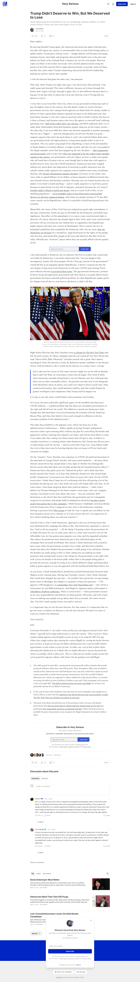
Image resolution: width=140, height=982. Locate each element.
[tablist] (39, 778)
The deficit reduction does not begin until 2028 (71, 683)
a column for (80, 352)
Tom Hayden (40, 829)
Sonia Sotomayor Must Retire (44, 879)
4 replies (40, 853)
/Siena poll (88, 585)
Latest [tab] (38, 874)
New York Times (76, 585)
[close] (91, 920)
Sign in (133, 4)
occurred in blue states (61, 271)
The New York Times (95, 352)
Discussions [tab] (47, 874)
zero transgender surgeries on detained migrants (62, 709)
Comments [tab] (35, 778)
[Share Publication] (113, 4)
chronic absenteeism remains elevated (60, 173)
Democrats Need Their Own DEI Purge (49, 896)
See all (34, 933)
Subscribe (122, 4)
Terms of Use (80, 956)
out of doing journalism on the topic (64, 697)
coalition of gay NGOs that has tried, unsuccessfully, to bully (83, 694)
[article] (70, 885)
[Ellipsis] (108, 798)
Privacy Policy (86, 958)
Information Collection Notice (69, 958)
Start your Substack (64, 972)
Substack (59, 977)
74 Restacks (57, 755)
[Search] (108, 4)
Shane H (38, 799)
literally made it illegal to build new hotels (49, 190)
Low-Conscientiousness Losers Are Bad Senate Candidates (54, 915)
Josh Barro (39, 29)
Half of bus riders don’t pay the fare (61, 123)
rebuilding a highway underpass (45, 591)
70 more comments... (37, 862)
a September (63, 585)
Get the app (80, 972)
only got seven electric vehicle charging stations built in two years (74, 705)
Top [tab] (33, 874)
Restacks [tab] (44, 778)
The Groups (58, 510)
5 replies (40, 822)
